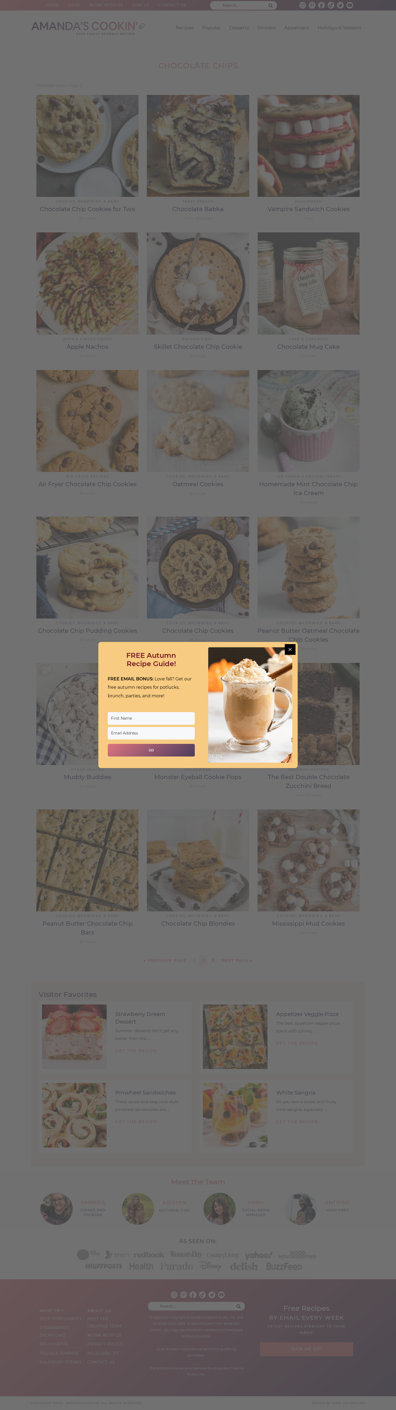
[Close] (290, 649)
